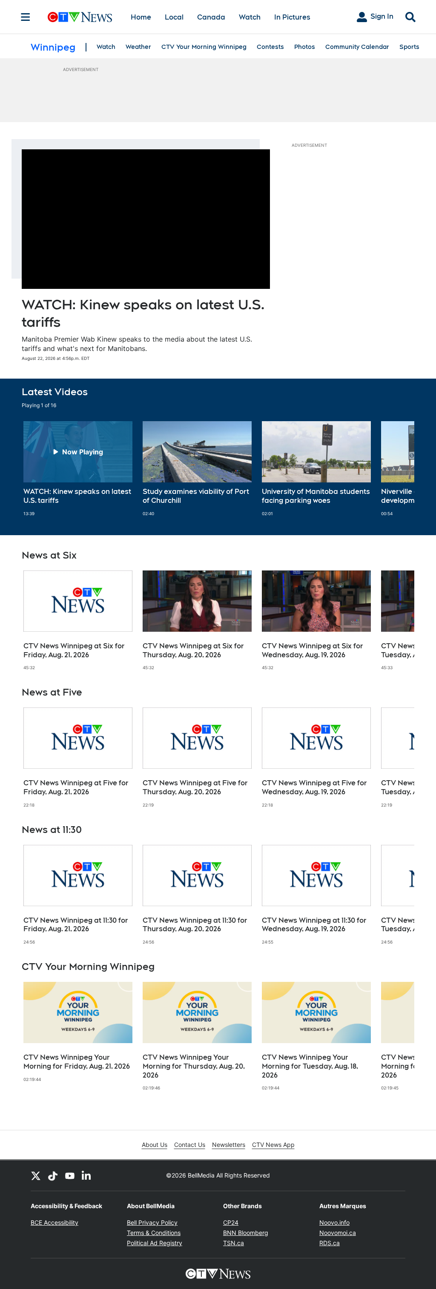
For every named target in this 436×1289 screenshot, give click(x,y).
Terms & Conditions (154, 1232)
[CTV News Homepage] (80, 17)
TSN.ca (233, 1242)
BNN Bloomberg (245, 1232)
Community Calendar (357, 46)
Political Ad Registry (154, 1242)
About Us (154, 1144)
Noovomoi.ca (337, 1232)
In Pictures (292, 17)
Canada (211, 17)
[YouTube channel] (70, 1175)
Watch (250, 17)
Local (174, 17)
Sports (409, 46)
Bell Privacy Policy (152, 1222)
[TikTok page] (53, 1175)
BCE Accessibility (54, 1222)
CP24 (230, 1222)
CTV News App (273, 1144)
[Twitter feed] (36, 1175)
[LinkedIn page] (87, 1175)
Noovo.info (334, 1222)
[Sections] (25, 17)
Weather (138, 46)
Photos (304, 46)
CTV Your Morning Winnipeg (204, 46)
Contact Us (189, 1144)
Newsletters (228, 1144)
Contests (270, 46)
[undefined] (77, 468)
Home (141, 17)
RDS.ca (329, 1242)
